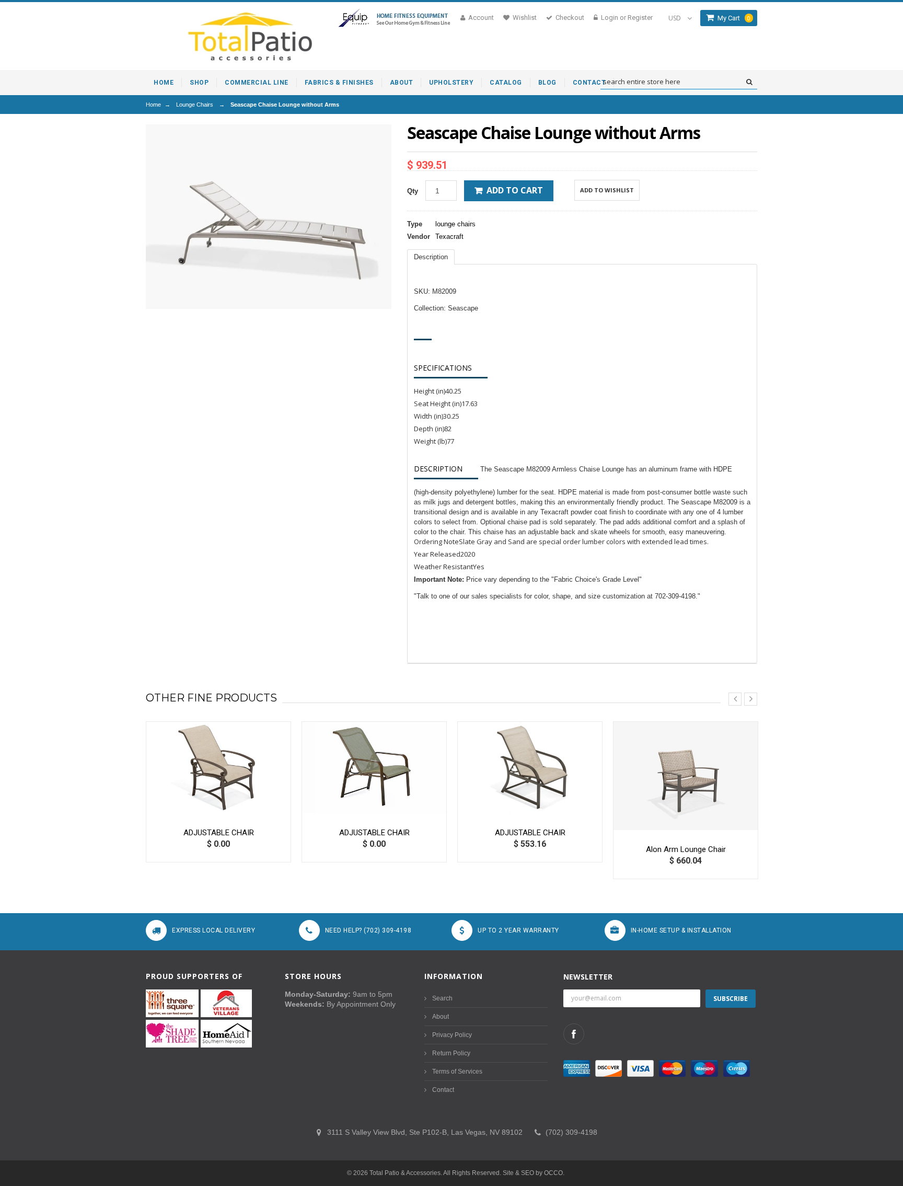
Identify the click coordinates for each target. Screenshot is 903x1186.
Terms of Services (457, 1071)
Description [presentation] (431, 257)
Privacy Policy (452, 1035)
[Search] (749, 82)
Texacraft (449, 236)
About (440, 1016)
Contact (443, 1089)
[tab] (431, 256)
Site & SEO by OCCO (533, 1173)
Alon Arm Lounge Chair (686, 849)
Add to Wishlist (607, 190)
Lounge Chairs (194, 104)
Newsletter (587, 977)
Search (442, 998)
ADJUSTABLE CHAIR (218, 832)
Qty (412, 191)
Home (153, 104)
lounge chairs (455, 224)
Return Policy (451, 1053)
